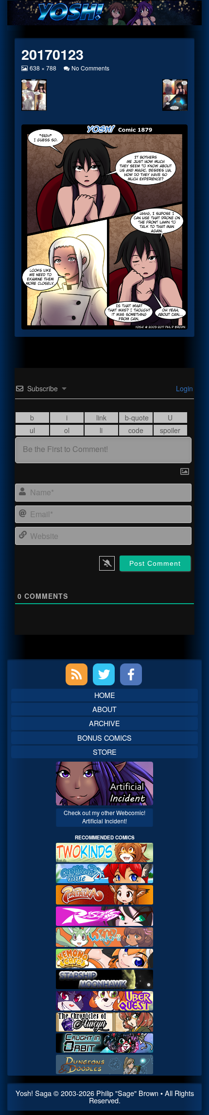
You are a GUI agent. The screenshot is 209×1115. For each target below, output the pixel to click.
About (104, 709)
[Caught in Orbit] (104, 1042)
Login (183, 388)
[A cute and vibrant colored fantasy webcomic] (104, 936)
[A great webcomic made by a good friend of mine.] (104, 851)
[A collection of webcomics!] (104, 957)
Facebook (131, 674)
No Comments (90, 68)
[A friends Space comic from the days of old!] (104, 978)
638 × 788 (42, 68)
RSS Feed (76, 674)
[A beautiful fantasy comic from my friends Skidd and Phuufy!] (104, 999)
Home (104, 695)
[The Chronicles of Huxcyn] (104, 1020)
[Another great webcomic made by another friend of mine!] (104, 872)
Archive (104, 723)
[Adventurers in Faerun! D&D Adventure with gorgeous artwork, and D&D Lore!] (104, 1063)
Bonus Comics (104, 737)
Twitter (104, 674)
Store (105, 752)
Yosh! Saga (34, 1093)
